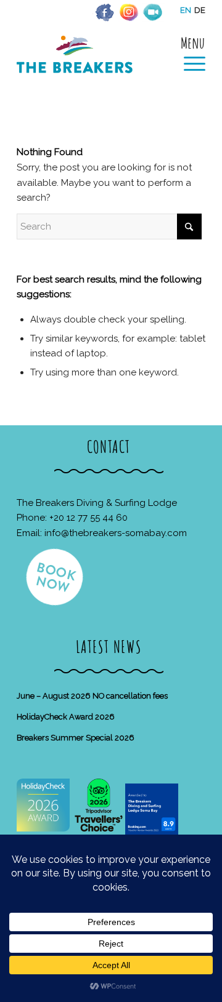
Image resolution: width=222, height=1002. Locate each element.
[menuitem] (188, 53)
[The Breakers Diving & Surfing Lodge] (92, 67)
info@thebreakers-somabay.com (115, 533)
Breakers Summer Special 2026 (75, 737)
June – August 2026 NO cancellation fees (92, 695)
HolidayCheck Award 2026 (66, 716)
